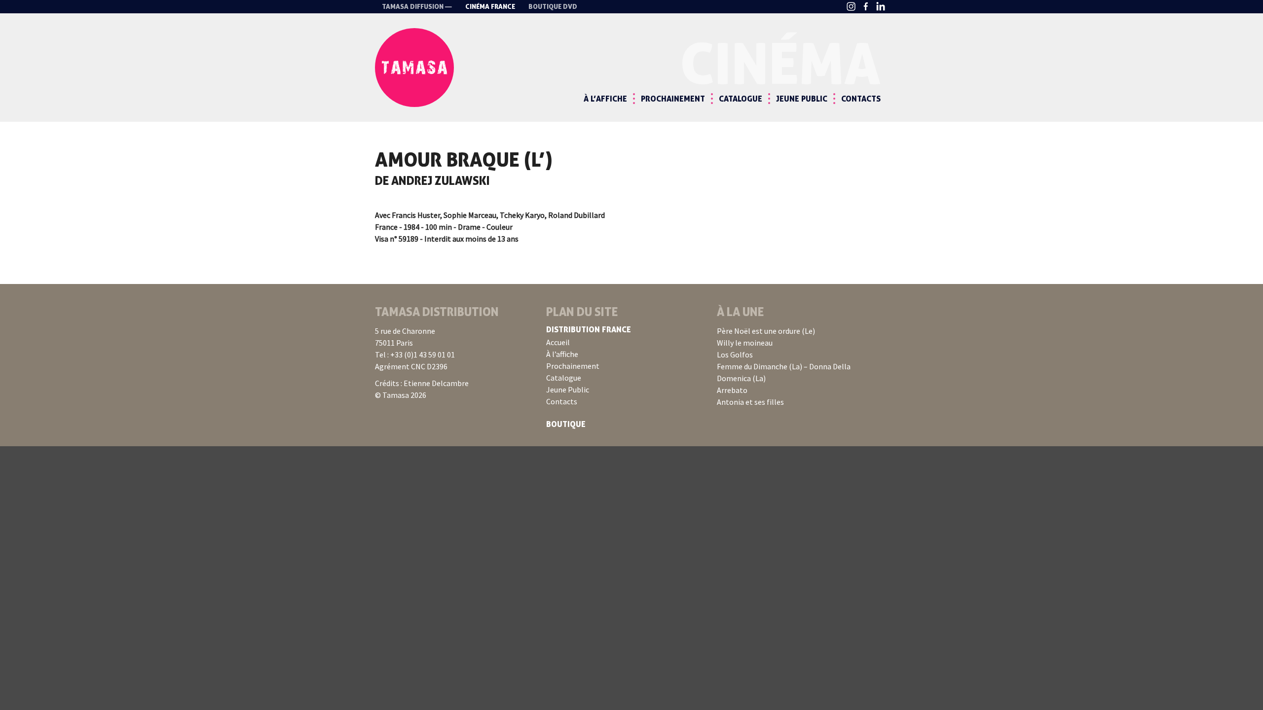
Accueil (558, 342)
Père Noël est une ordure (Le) (766, 331)
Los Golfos (735, 354)
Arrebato (732, 390)
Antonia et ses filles (750, 402)
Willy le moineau (745, 343)
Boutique (566, 424)
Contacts (861, 99)
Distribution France (588, 329)
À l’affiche (605, 99)
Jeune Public (801, 99)
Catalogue (740, 99)
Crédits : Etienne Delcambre (422, 383)
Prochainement (673, 99)
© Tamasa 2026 (400, 395)
